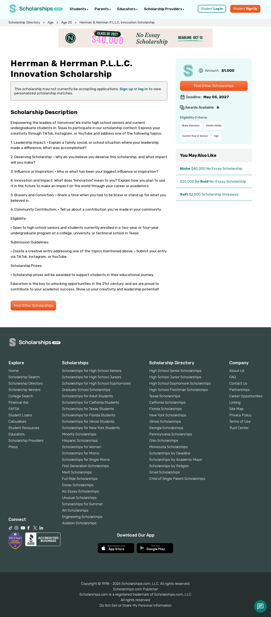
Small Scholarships (164, 472)
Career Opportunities (246, 396)
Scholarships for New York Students (91, 428)
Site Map (236, 409)
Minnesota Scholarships (168, 447)
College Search (20, 396)
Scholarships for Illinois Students (88, 421)
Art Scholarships (75, 510)
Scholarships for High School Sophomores (96, 383)
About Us (237, 371)
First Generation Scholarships (85, 466)
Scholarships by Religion (169, 466)
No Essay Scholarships (80, 491)
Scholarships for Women (81, 447)
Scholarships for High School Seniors (92, 371)
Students (78, 9)
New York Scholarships (167, 415)
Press (13, 447)
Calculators (17, 421)
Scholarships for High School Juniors (91, 377)
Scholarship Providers (163, 9)
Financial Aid (18, 402)
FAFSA (13, 409)
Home (13, 371)
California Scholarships (167, 402)
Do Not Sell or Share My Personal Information (135, 605)
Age (51, 22)
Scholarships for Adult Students (87, 396)
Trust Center (239, 428)
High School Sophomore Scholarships (180, 383)
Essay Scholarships (78, 485)
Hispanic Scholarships (80, 440)
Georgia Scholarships (166, 428)
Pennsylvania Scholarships (170, 434)
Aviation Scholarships (79, 523)
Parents (102, 9)
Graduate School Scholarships (86, 390)
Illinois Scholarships (165, 421)
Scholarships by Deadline (169, 453)
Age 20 (66, 22)
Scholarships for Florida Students (88, 415)
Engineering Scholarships (82, 517)
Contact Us (238, 383)
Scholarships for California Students (90, 402)
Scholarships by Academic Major (175, 459)
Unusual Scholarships (79, 498)
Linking (235, 402)
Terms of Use (240, 421)
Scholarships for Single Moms (86, 459)
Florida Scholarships (165, 409)
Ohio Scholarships (163, 440)
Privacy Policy (240, 415)
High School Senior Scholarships (175, 371)
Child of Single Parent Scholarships (177, 478)
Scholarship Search (24, 377)
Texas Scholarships (164, 396)
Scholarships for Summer (82, 504)
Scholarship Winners (24, 390)
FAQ (232, 377)
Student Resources (23, 428)
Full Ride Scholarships (80, 478)
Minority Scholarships (79, 434)
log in (143, 89)
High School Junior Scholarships (175, 377)
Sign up (126, 89)
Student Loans (20, 415)
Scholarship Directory (24, 22)
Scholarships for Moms (80, 453)
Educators (126, 9)
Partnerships (239, 390)
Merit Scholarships (77, 472)
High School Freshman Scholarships (178, 390)
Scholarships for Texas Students (88, 409)
